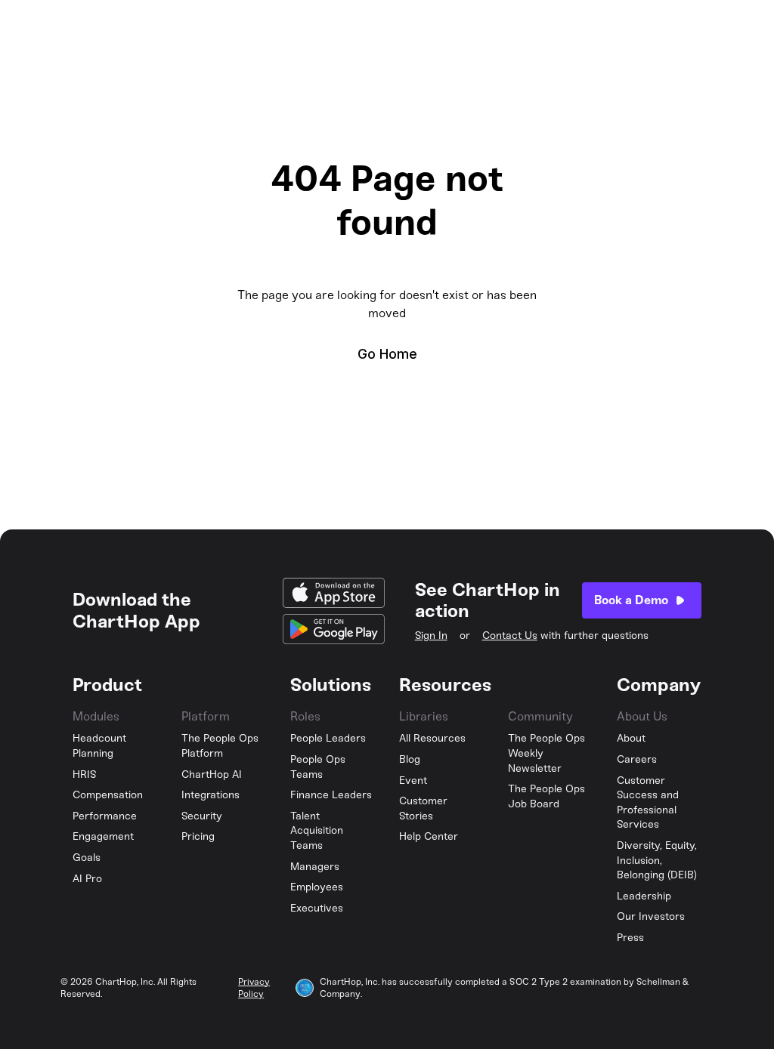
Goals (87, 857)
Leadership (644, 896)
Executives (316, 908)
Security (201, 816)
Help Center (428, 836)
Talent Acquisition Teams (316, 831)
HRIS (85, 774)
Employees (316, 887)
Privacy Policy (254, 988)
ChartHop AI (211, 774)
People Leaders (328, 738)
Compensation (108, 794)
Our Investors (651, 916)
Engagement (103, 836)
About (631, 738)
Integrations (210, 794)
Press (630, 937)
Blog (409, 759)
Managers (314, 866)
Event (413, 780)
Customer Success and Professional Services (648, 802)
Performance (105, 816)
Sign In (431, 635)
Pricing (198, 836)
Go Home (387, 354)
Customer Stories (423, 808)
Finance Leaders (331, 794)
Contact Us (509, 635)
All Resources (432, 738)
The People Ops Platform (220, 746)
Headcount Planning (99, 746)
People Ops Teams (317, 767)
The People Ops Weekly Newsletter (546, 753)
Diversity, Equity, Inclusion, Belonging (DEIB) (657, 860)
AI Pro (87, 878)
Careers (637, 759)
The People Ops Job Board (546, 796)
